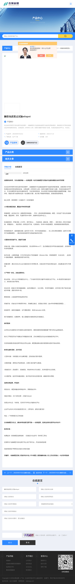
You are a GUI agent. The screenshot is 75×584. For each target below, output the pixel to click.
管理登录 (21, 581)
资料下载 (44, 567)
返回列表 (39, 473)
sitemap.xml (30, 581)
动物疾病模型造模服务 (13, 563)
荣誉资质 (29, 563)
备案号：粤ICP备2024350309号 (54, 578)
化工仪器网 (13, 581)
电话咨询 (72, 243)
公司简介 (29, 560)
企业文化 (29, 567)
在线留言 (18, 167)
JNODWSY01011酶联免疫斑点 (23, 473)
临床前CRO (10, 567)
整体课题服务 (10, 570)
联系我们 (29, 570)
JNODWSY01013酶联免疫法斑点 (60, 473)
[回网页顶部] (72, 236)
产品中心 (7, 48)
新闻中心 (44, 560)
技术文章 (44, 563)
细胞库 (8, 560)
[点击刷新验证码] (28, 535)
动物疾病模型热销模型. (67, 48)
